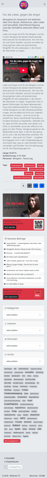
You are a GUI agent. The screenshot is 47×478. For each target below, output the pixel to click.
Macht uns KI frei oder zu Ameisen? (20, 274)
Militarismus (8, 418)
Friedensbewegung (19, 169)
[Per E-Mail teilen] (29, 185)
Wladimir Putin (17, 436)
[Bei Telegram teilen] (41, 185)
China (29, 376)
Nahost (16, 418)
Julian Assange (8, 408)
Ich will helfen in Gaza (15, 284)
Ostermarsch (8, 422)
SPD (5, 429)
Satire (40, 425)
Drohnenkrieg (30, 383)
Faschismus (24, 386)
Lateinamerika (9, 415)
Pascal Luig (28, 158)
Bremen (7, 376)
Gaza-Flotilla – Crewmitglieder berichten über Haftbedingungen (24, 244)
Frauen (40, 165)
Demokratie (8, 379)
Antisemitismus (23, 369)
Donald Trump (18, 383)
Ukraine (32, 429)
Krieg (14, 411)
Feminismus (29, 165)
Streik (11, 429)
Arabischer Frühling (36, 369)
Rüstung (24, 425)
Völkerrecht (7, 433)
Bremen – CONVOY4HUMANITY (18, 253)
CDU (23, 376)
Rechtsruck (7, 425)
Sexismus (28, 173)
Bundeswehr (16, 376)
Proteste (18, 422)
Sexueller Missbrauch (22, 177)
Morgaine (17, 158)
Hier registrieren (11, 297)
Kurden (34, 411)
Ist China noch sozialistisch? (17, 257)
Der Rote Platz (30, 379)
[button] (23, 185)
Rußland (16, 425)
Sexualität (39, 173)
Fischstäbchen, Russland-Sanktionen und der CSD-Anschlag (24, 279)
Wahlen (28, 433)
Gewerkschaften (9, 397)
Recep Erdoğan (38, 422)
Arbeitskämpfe (19, 372)
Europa (15, 386)
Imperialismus (34, 397)
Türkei (24, 429)
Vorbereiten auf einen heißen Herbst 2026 (23, 270)
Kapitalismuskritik (32, 408)
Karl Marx (7, 411)
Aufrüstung (39, 372)
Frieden (25, 390)
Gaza (26, 393)
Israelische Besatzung (26, 404)
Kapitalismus (20, 408)
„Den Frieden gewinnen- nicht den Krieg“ (22, 261)
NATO (22, 418)
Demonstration (18, 379)
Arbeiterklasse (8, 372)
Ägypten (25, 436)
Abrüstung (8, 369)
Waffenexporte (18, 433)
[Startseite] (23, 5)
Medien (25, 415)
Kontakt (10, 458)
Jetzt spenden (10, 227)
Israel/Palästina (11, 404)
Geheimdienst (34, 393)
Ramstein (27, 422)
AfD (15, 369)
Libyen (19, 415)
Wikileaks (35, 433)
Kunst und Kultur (36, 169)
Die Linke (7, 383)
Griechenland (22, 397)
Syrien (17, 429)
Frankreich (17, 390)
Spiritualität (38, 177)
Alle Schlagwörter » (12, 441)
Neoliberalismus (32, 418)
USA (39, 429)
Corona (35, 376)
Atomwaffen (29, 372)
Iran (24, 401)
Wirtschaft (7, 436)
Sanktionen (32, 425)
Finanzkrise (33, 386)
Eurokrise (7, 386)
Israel (30, 400)
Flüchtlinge (7, 390)
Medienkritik (34, 415)
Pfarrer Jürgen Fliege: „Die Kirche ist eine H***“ (22, 265)
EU (38, 383)
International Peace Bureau (12, 401)
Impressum (12, 461)
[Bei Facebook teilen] (35, 185)
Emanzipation (16, 165)
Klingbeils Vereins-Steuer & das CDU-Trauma (24, 249)
